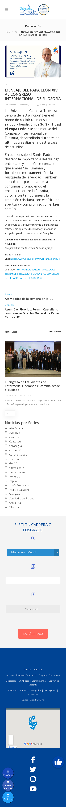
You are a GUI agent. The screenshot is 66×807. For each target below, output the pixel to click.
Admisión (38, 669)
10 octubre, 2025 (26, 104)
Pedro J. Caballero (19, 490)
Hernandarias (17, 472)
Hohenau (14, 476)
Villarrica (14, 507)
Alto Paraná (16, 428)
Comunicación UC (12, 104)
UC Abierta (24, 680)
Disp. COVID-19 (37, 699)
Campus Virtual (39, 680)
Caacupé (14, 437)
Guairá (13, 463)
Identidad (12, 690)
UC (15, 32)
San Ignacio (16, 494)
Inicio (8, 32)
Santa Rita (15, 503)
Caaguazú (15, 441)
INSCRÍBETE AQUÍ (33, 634)
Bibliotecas (11, 680)
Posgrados (36, 690)
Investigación (50, 690)
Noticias (27, 669)
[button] (58, 762)
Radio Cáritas (8, 787)
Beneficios (8, 775)
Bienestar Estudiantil (26, 675)
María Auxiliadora (19, 485)
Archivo (10, 675)
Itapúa (13, 481)
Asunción (14, 432)
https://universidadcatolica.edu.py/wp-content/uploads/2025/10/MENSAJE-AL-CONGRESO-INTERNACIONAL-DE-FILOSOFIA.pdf (32, 273)
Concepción (16, 450)
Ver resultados (33, 609)
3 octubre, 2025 (26, 395)
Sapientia (33, 684)
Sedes (25, 699)
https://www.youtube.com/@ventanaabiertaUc (35, 258)
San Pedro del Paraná (21, 498)
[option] (33, 373)
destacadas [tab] (55, 331)
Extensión (33, 694)
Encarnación (16, 459)
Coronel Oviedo (18, 454)
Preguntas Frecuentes (49, 675)
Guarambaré (16, 468)
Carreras (24, 690)
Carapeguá (15, 446)
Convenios (54, 680)
